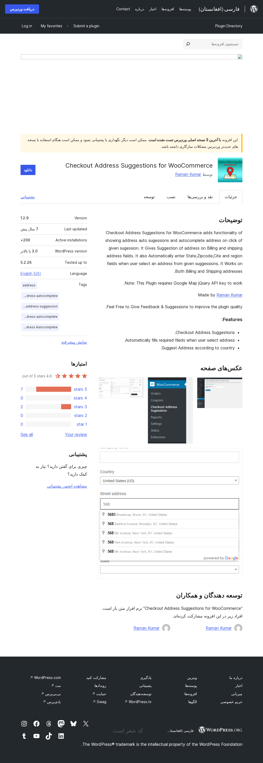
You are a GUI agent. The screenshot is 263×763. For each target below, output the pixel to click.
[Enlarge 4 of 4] (235, 454)
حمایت (99, 694)
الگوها (192, 702)
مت (56, 685)
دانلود (28, 170)
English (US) (31, 273)
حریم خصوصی (231, 702)
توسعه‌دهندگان (141, 694)
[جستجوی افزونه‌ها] (188, 44)
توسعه (149, 196)
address (29, 285)
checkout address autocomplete (39, 296)
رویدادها (100, 685)
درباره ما (235, 677)
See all (27, 434)
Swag (99, 702)
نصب (171, 196)
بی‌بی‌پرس (51, 694)
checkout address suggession (39, 306)
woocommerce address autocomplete (39, 317)
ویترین (192, 677)
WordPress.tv (138, 702)
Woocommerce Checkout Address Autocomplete (39, 327)
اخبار (238, 685)
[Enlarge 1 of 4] (235, 384)
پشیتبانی (145, 685)
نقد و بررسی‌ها (200, 196)
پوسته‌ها (191, 685)
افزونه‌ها (190, 694)
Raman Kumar (188, 174)
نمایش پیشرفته (74, 341)
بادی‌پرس (52, 702)
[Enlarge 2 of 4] (186, 384)
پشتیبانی (28, 196)
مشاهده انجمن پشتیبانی (67, 485)
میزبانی (236, 694)
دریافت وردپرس (22, 9)
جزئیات (231, 196)
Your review (76, 434)
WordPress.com (45, 677)
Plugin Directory (228, 26)
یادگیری (146, 677)
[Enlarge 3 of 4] (136, 384)
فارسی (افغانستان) (179, 731)
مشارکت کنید (96, 677)
